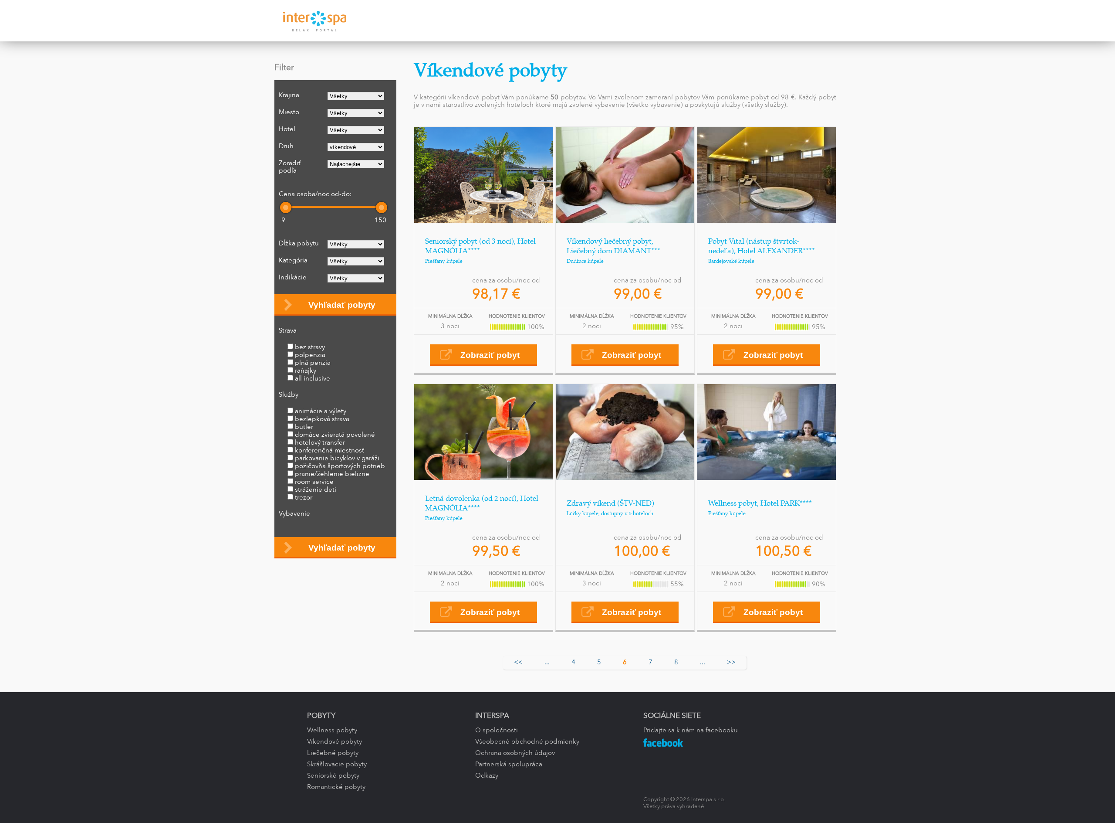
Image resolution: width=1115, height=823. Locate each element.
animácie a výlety (320, 411)
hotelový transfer (320, 443)
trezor (303, 498)
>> (731, 663)
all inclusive (312, 379)
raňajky (305, 371)
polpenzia (310, 355)
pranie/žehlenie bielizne (332, 474)
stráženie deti (315, 490)
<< (518, 663)
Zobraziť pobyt (490, 355)
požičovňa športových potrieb (340, 466)
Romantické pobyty (336, 787)
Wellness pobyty (332, 731)
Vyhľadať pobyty (341, 304)
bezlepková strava (322, 419)
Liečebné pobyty (332, 753)
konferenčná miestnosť (329, 451)
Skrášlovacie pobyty (337, 765)
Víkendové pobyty (334, 742)
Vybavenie (294, 514)
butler (304, 427)
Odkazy (486, 776)
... (547, 663)
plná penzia (313, 363)
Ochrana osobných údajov (515, 753)
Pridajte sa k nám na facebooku (690, 731)
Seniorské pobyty (333, 776)
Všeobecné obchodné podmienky (527, 742)
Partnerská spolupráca (508, 765)
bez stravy (310, 347)
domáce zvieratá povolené (335, 435)
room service (314, 482)
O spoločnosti (496, 731)
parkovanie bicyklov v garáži (337, 459)
